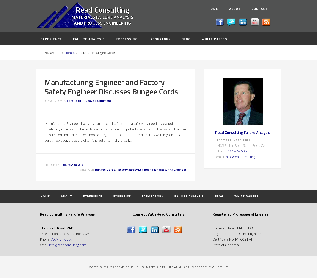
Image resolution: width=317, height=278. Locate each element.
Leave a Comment (98, 100)
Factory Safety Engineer (133, 169)
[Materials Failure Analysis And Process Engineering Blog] (267, 24)
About (66, 196)
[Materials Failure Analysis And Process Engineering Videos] (255, 24)
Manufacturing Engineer (169, 169)
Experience (92, 196)
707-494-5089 (238, 151)
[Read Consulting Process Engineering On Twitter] (232, 24)
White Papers (246, 196)
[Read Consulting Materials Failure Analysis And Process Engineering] (244, 24)
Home (45, 196)
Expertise (122, 196)
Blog (219, 196)
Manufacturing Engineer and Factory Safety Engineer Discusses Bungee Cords (111, 86)
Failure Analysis (72, 164)
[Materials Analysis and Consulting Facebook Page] (220, 24)
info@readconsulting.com (243, 157)
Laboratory (152, 196)
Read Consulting (102, 10)
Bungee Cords (105, 169)
